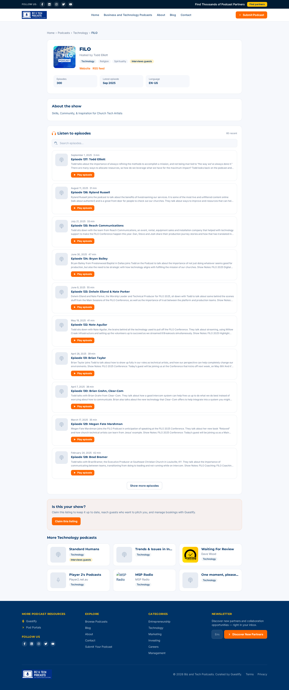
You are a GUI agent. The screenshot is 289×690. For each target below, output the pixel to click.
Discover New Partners (247, 634)
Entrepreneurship (159, 621)
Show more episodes (144, 485)
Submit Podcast (253, 15)
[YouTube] (70, 4)
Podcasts (64, 32)
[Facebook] (42, 4)
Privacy (262, 674)
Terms (250, 674)
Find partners (257, 4)
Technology (80, 32)
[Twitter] (63, 4)
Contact (186, 15)
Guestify (31, 621)
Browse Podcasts (96, 621)
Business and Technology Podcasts (128, 15)
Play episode (84, 174)
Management (157, 653)
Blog (173, 15)
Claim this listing (66, 521)
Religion (104, 61)
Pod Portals (33, 627)
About (161, 15)
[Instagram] (56, 4)
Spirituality (120, 61)
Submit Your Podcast (98, 646)
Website (84, 68)
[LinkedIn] (49, 4)
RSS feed (99, 68)
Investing (154, 640)
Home (95, 15)
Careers (153, 646)
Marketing (155, 634)
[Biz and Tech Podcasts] (34, 15)
